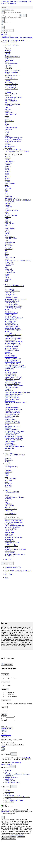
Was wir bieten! (9, 792)
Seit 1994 (4, 7)
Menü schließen (8, 31)
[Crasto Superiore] (17, 730)
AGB (6, 772)
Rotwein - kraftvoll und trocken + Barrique (19, 703)
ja (7, 711)
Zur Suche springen (23, 1)
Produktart (5, 682)
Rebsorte (4, 689)
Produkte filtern (8, 664)
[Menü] (3, 12)
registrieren (7, 36)
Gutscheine (8, 798)
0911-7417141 (26, 758)
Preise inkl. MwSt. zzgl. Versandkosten (12, 744)
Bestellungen (28, 37)
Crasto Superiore (6, 735)
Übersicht (4, 37)
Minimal (8, 716)
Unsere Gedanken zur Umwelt (14, 800)
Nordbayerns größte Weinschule (11, 17)
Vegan (3, 707)
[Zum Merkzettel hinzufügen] (4, 730)
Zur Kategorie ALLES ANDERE (15, 455)
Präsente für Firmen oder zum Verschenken (17, 797)
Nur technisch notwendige (9, 836)
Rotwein (9, 685)
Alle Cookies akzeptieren (8, 838)
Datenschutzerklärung (11, 777)
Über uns (7, 790)
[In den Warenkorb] (3, 749)
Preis (3, 714)
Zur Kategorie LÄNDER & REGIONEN (17, 151)
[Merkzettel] (2, 25)
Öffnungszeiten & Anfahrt (12, 795)
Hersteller (4, 675)
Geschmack (5, 700)
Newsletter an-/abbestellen (12, 782)
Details (3, 746)
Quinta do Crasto (12, 678)
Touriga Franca (11, 694)
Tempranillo (10, 692)
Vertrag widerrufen (6, 764)
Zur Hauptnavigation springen (16, 2)
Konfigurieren (21, 836)
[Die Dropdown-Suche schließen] (25, 15)
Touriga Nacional (12, 696)
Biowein (7, 793)
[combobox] (9, 16)
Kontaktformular (16, 762)
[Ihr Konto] (3, 27)
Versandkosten (5, 811)
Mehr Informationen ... (17, 835)
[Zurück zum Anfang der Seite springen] (3, 817)
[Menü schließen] (5, 47)
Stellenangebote (9, 802)
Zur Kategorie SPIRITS (12, 492)
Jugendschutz (9, 779)
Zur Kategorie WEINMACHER (14, 286)
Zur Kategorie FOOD (11, 467)
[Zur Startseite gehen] (7, 10)
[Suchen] (20, 15)
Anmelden (4, 34)
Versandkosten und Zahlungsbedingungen (17, 774)
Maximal (8, 720)
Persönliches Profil (12, 37)
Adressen (21, 37)
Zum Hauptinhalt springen (9, 1)
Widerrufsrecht (9, 775)
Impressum (8, 770)
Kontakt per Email (10, 780)
